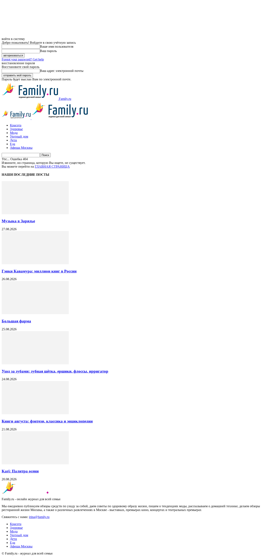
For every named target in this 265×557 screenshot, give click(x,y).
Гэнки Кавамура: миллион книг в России (39, 271)
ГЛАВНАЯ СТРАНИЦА (52, 166)
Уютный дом (19, 136)
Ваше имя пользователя (56, 46)
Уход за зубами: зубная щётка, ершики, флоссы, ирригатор (55, 371)
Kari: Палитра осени (20, 471)
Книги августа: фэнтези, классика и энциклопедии (47, 421)
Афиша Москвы (21, 147)
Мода (14, 132)
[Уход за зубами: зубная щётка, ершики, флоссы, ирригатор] (35, 363)
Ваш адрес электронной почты (61, 71)
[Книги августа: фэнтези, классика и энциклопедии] (35, 413)
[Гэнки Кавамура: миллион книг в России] (35, 263)
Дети (13, 140)
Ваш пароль (48, 51)
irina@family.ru (39, 517)
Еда (12, 144)
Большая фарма (16, 321)
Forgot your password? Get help (23, 59)
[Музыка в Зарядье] (35, 213)
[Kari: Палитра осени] (35, 463)
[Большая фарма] (35, 313)
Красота (15, 125)
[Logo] (16, 118)
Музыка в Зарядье (18, 221)
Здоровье (16, 129)
